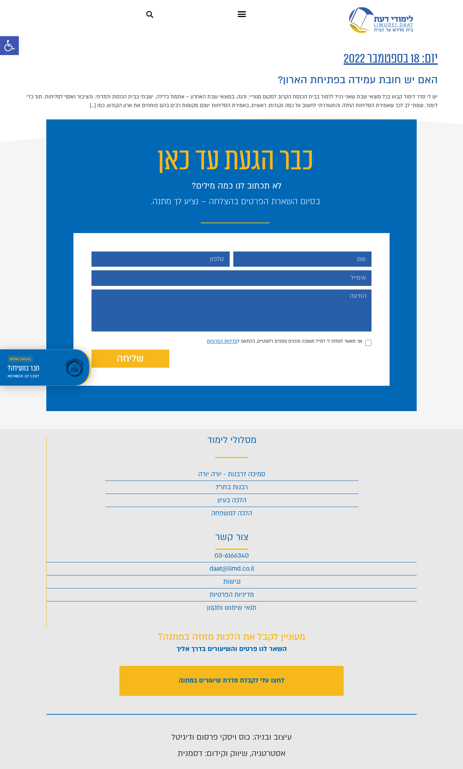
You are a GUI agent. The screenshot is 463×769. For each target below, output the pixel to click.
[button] (9, 45)
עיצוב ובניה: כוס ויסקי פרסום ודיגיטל (231, 737)
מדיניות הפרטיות (222, 341)
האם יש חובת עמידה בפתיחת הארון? (358, 80)
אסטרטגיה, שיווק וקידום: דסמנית (232, 753)
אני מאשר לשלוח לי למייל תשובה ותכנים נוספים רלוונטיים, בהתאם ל (284, 341)
